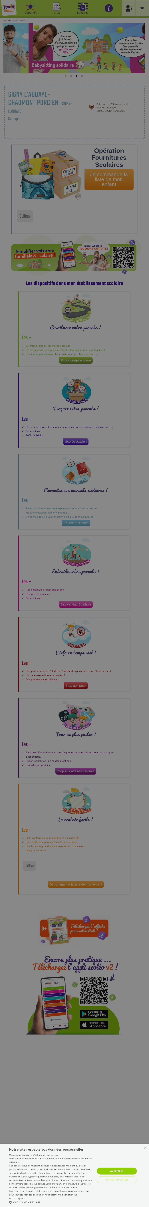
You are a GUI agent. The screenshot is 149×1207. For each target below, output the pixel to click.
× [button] (145, 1147)
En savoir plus (32, 1198)
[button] (51, 1202)
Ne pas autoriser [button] (117, 1179)
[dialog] (74, 1175)
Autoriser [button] (116, 1170)
